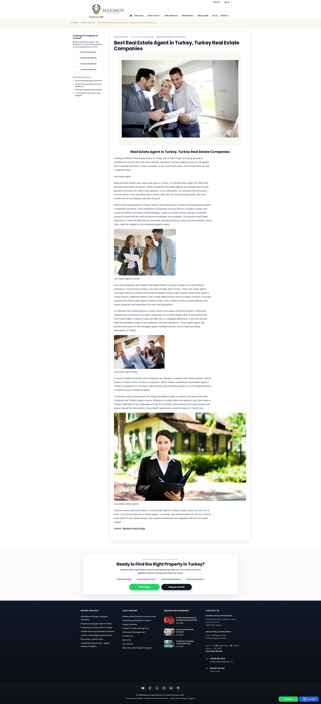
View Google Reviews (214, 651)
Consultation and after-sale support (87, 94)
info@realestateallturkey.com (221, 662)
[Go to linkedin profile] (171, 688)
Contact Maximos (88, 69)
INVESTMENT (187, 16)
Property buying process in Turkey (96, 623)
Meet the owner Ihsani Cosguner (137, 648)
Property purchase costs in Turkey (96, 627)
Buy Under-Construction (92, 639)
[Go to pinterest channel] (178, 688)
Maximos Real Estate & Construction (139, 616)
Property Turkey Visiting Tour (135, 628)
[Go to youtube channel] (143, 688)
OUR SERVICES (171, 16)
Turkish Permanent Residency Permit (97, 631)
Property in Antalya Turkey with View (185, 642)
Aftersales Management (133, 632)
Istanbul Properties (88, 58)
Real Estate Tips (121, 37)
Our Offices (127, 644)
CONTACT (224, 16)
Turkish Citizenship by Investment (96, 635)
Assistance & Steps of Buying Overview (94, 618)
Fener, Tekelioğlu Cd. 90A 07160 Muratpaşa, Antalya (218, 635)
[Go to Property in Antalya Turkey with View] (169, 643)
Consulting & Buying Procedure (136, 620)
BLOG (215, 16)
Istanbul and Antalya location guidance (88, 85)
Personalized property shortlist (88, 80)
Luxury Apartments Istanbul (185, 630)
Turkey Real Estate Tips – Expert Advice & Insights (95, 645)
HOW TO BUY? (153, 16)
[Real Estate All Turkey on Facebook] (150, 688)
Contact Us (127, 636)
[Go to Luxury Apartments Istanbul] (169, 632)
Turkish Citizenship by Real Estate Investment (186, 619)
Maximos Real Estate (134, 528)
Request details (177, 587)
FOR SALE (138, 16)
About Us (126, 640)
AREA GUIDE (202, 16)
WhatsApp (144, 587)
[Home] (131, 15)
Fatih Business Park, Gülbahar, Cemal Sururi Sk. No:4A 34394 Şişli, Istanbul (221, 620)
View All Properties (88, 52)
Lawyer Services (129, 624)
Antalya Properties (88, 64)
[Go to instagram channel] (164, 688)
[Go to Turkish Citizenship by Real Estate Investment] (169, 620)
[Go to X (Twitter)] (157, 688)
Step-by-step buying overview (88, 90)
